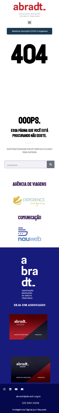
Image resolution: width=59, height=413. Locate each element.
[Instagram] (4, 389)
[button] (29, 22)
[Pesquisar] (50, 164)
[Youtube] (16, 389)
